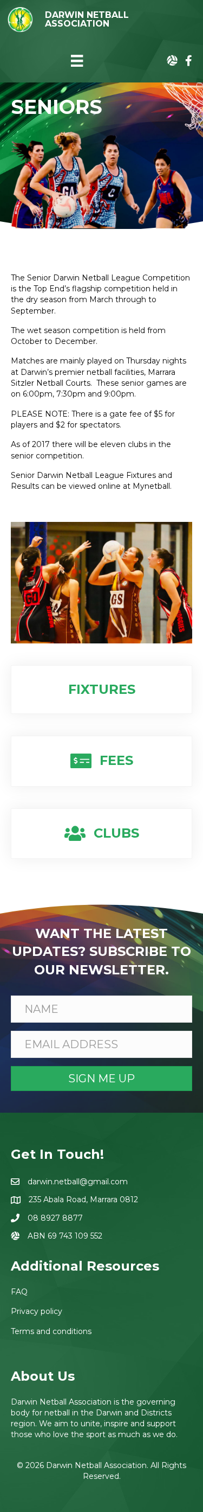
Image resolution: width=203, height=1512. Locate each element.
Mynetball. (152, 486)
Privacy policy (36, 1311)
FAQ (19, 1292)
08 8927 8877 (55, 1218)
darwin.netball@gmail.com (78, 1181)
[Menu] (77, 60)
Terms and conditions (51, 1331)
